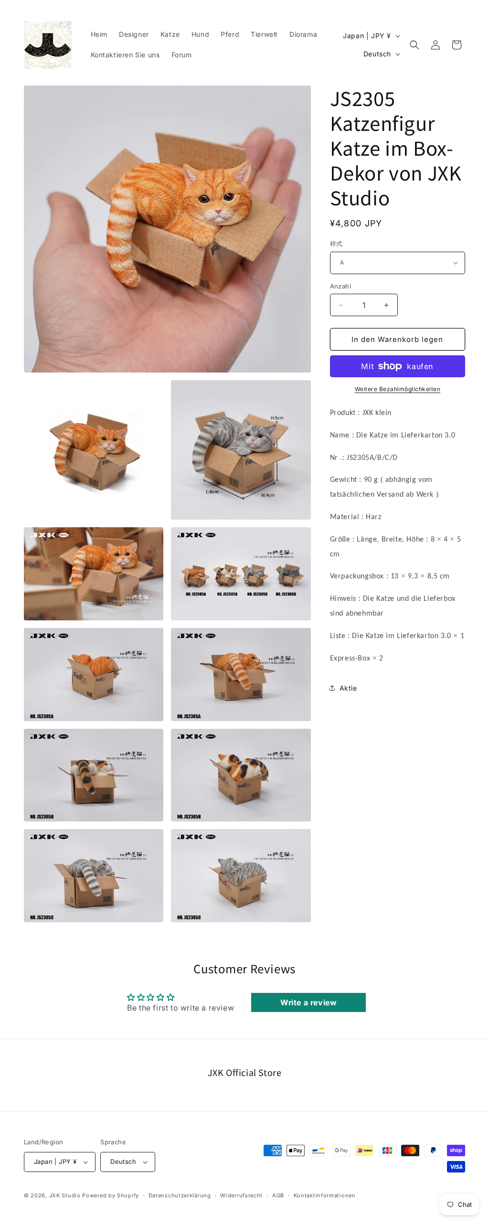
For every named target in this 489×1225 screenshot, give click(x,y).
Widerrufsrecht (241, 1195)
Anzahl (340, 286)
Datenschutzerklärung (180, 1195)
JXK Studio (65, 1195)
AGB (278, 1195)
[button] (414, 44)
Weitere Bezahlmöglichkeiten (398, 389)
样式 (336, 243)
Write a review (308, 1002)
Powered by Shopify (110, 1195)
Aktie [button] (348, 688)
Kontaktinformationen (325, 1195)
